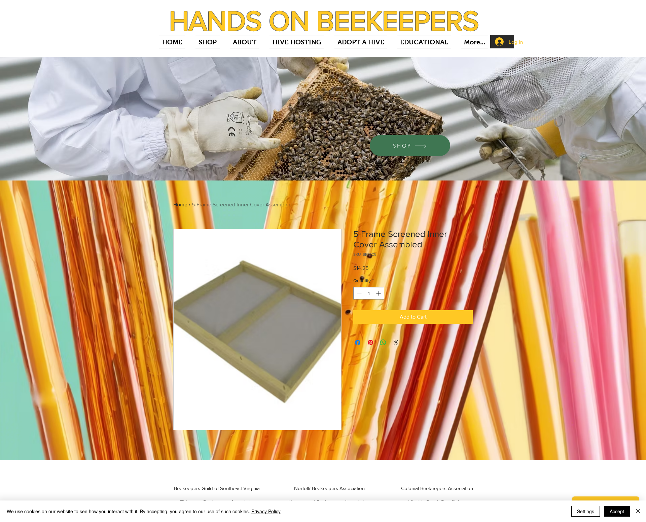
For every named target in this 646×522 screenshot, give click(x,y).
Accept (617, 511)
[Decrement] (358, 293)
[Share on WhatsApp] (383, 342)
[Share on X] (396, 342)
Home (180, 204)
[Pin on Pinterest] (370, 342)
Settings (585, 511)
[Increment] (379, 293)
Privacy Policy (266, 511)
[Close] (638, 511)
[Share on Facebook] (358, 342)
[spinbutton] (369, 293)
